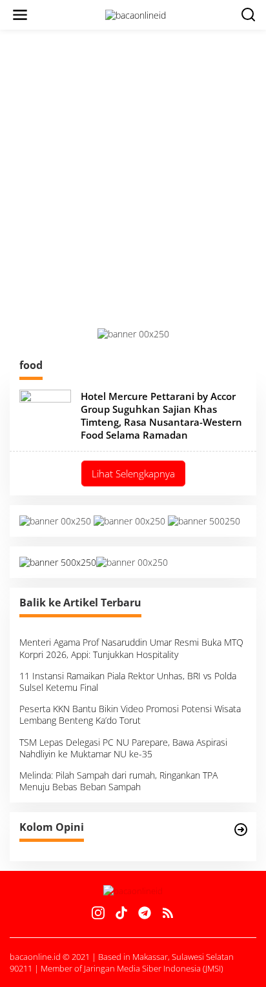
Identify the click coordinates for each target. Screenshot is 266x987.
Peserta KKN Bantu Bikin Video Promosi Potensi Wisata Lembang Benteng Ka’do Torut (130, 714)
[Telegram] (144, 912)
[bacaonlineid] (135, 14)
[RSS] (167, 912)
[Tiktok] (121, 912)
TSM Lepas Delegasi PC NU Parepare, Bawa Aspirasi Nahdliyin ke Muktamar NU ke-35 (123, 748)
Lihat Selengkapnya (133, 473)
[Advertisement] (133, 179)
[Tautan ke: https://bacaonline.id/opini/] (241, 829)
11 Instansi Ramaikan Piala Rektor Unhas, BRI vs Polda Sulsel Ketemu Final (127, 681)
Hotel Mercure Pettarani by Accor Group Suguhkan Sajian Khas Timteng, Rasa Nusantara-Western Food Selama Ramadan (161, 415)
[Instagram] (98, 912)
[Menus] (20, 15)
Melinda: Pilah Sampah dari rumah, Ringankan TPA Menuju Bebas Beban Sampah (118, 781)
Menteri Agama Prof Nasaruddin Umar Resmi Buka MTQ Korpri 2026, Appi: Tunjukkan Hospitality (131, 648)
